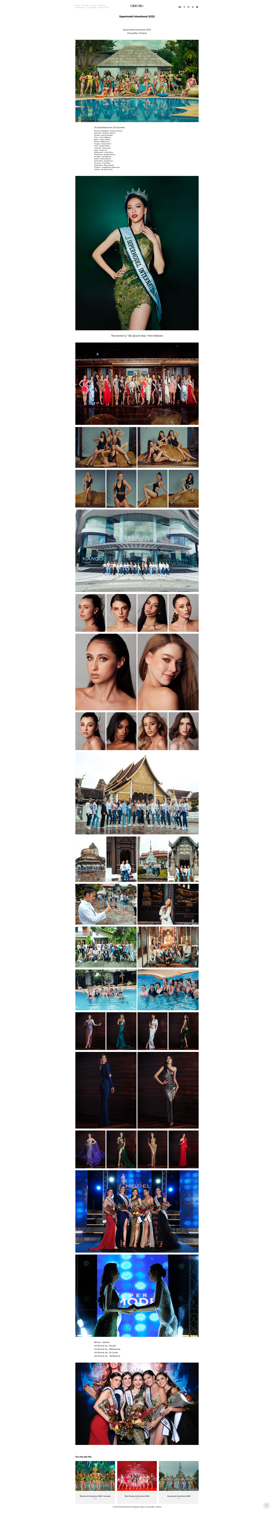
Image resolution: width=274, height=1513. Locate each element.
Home (77, 5)
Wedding (102, 5)
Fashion (94, 5)
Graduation (91, 7)
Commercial (80, 7)
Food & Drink (103, 7)
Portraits (85, 5)
